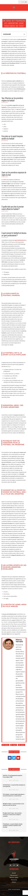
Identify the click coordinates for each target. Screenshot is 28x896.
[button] (14, 7)
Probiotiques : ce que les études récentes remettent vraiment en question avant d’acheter (12, 825)
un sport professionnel (19, 240)
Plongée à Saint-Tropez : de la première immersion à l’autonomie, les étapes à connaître (12, 814)
